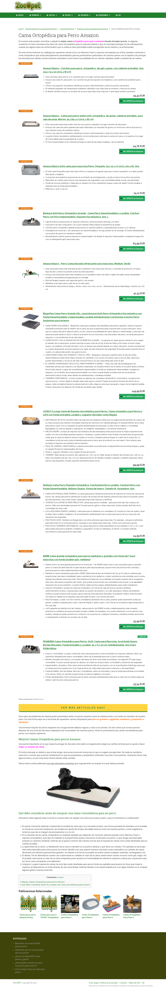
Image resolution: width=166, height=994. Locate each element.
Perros (35, 15)
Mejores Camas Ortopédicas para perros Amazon (42, 882)
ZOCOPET (17, 983)
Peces (68, 15)
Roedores (103, 15)
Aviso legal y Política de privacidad (103, 983)
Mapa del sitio (134, 983)
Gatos (52, 15)
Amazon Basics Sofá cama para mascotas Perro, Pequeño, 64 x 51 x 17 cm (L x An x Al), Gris (91, 166)
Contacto (123, 983)
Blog (118, 15)
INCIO (20, 15)
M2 (143, 983)
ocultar (60, 877)
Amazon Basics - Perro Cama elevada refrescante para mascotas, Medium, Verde (87, 263)
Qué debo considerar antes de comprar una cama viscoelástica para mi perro (55, 885)
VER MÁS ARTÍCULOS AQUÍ (83, 707)
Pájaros (84, 15)
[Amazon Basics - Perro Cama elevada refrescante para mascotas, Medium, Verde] (31, 271)
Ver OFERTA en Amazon (133, 101)
